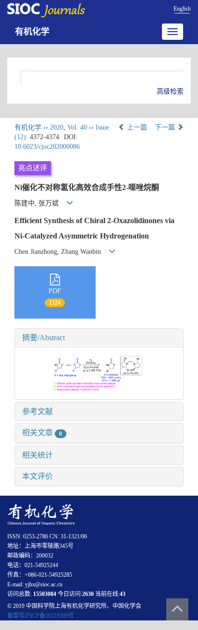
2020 (56, 127)
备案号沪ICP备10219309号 (40, 615)
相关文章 (42, 432)
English (182, 8)
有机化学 (32, 31)
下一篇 (166, 127)
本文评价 (37, 476)
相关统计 (37, 455)
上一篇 (136, 127)
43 (122, 594)
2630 (88, 594)
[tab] (99, 338)
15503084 (44, 594)
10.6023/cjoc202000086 (47, 146)
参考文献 (37, 411)
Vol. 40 (77, 127)
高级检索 (170, 91)
